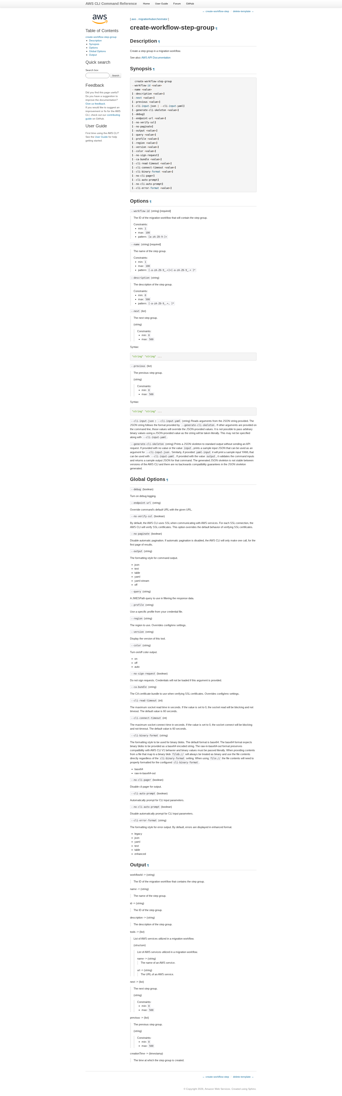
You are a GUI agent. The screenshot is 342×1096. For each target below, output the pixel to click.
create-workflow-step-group (101, 36)
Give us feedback (95, 103)
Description (95, 40)
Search (115, 75)
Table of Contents (102, 30)
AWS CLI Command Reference (111, 4)
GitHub (190, 3)
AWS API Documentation (155, 57)
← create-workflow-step (215, 11)
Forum (177, 3)
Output (93, 54)
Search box (92, 70)
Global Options (97, 51)
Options (93, 47)
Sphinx (252, 1088)
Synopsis (94, 44)
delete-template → (243, 11)
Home (146, 3)
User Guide (161, 3)
